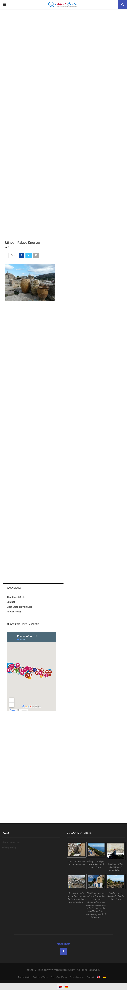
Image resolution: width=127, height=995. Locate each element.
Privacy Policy (14, 611)
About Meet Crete (16, 597)
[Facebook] (63, 951)
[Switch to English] (60, 986)
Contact (11, 602)
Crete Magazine (77, 977)
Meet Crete (63, 944)
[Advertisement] (63, 328)
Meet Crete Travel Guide (19, 607)
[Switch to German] (104, 977)
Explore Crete (24, 977)
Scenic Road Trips (59, 977)
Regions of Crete (40, 977)
